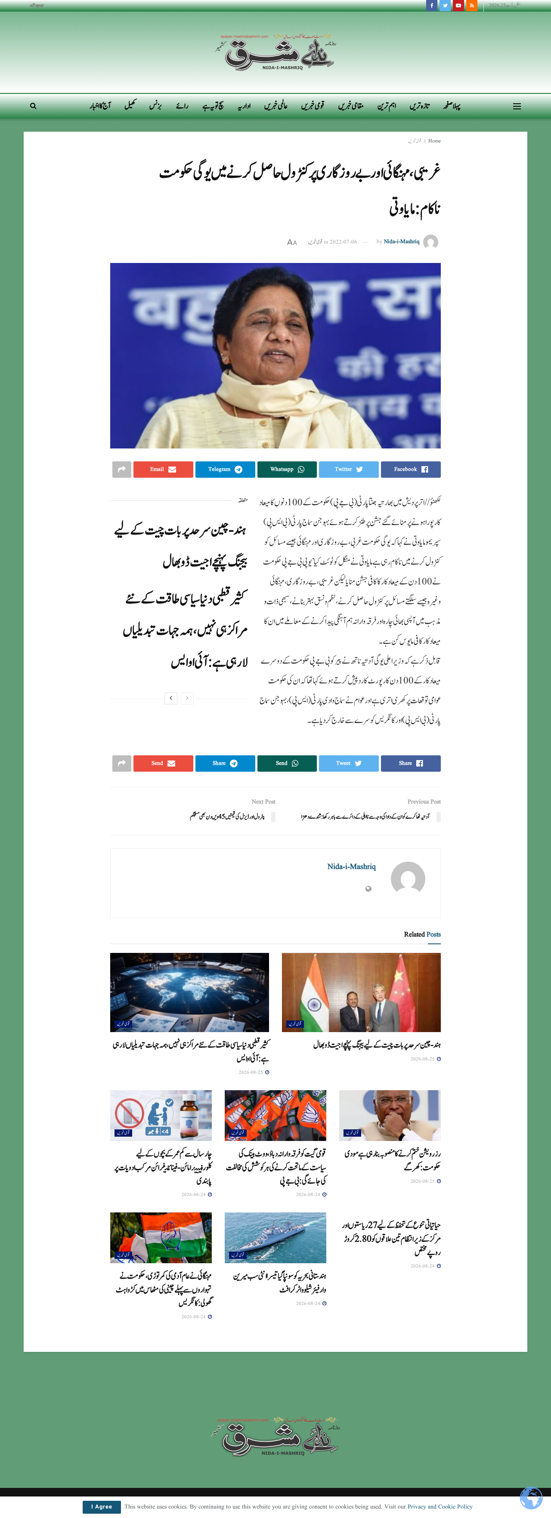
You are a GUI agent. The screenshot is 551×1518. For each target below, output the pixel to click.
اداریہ (244, 106)
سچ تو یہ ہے (213, 106)
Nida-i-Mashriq (402, 242)
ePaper (37, 5)
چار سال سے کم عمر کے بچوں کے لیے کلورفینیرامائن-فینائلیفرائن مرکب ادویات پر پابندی (163, 1167)
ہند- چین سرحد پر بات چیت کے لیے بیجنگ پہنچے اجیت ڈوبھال (377, 1045)
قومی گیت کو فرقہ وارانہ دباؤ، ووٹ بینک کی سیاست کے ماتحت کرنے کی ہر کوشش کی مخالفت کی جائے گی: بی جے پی (276, 1167)
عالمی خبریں (276, 106)
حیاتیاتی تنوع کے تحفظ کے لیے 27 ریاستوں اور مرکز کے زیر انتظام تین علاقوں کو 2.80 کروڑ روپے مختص (391, 1238)
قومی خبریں (313, 106)
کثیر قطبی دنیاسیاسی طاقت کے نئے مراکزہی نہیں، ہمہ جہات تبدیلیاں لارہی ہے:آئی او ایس (185, 631)
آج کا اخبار (100, 106)
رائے (182, 106)
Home (434, 141)
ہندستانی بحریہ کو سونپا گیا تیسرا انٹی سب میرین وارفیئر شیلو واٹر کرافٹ (279, 1282)
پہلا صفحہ (452, 106)
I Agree (101, 1507)
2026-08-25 (423, 1059)
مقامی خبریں (351, 106)
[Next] (170, 699)
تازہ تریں (419, 106)
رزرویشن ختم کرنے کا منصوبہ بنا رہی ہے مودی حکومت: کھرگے (393, 1160)
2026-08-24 (309, 1194)
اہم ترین (387, 106)
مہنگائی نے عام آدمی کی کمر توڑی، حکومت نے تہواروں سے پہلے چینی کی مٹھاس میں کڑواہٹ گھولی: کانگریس (164, 1289)
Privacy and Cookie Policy (440, 1507)
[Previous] (187, 699)
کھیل (130, 106)
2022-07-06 (343, 242)
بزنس (155, 106)
